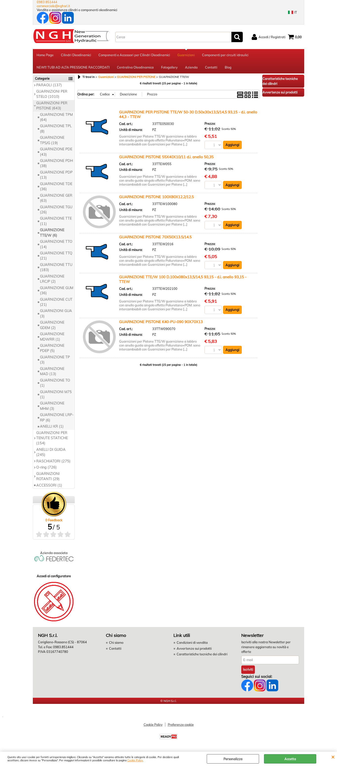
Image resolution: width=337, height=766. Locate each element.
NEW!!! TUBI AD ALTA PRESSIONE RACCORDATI (73, 67)
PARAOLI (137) (49, 85)
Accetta (290, 759)
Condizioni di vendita (192, 642)
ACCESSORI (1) (49, 485)
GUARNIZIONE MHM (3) (52, 406)
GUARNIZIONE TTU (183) (56, 267)
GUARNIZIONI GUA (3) (56, 313)
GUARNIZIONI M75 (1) (56, 394)
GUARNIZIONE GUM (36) (56, 290)
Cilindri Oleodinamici (76, 55)
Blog (228, 67)
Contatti (211, 67)
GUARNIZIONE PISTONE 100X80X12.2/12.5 (156, 196)
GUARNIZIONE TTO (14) (56, 244)
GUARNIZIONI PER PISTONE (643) (51, 105)
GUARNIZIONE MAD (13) (52, 371)
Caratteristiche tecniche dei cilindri (202, 654)
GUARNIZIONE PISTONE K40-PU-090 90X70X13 (161, 321)
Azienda (191, 67)
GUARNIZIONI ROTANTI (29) (48, 476)
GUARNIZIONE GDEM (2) (52, 325)
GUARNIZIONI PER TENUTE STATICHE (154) (52, 438)
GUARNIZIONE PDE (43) (56, 152)
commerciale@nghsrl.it (53, 6)
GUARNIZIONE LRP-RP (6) (57, 417)
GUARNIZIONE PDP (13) (56, 175)
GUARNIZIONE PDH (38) (56, 163)
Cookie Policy (135, 760)
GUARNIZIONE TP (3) (55, 360)
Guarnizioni (186, 55)
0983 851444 (47, 2)
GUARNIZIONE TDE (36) (56, 186)
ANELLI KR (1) (52, 426)
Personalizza (233, 759)
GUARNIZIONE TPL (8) (56, 128)
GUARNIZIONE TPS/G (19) (52, 140)
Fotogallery (169, 67)
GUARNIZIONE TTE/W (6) (52, 232)
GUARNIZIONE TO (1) (55, 383)
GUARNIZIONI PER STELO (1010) (51, 94)
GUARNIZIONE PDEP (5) (52, 348)
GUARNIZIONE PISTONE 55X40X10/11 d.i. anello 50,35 (166, 157)
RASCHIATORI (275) (53, 461)
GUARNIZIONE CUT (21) (56, 302)
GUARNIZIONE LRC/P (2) (52, 279)
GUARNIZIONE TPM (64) (56, 117)
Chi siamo (116, 642)
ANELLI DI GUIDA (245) (51, 452)
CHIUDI (333, 756)
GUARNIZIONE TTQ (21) (56, 256)
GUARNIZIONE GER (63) (56, 198)
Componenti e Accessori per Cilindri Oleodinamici (134, 55)
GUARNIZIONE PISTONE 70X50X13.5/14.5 (155, 237)
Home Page (45, 55)
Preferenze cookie (181, 725)
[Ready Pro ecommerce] (168, 736)
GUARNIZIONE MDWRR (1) (52, 336)
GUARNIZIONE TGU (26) (56, 209)
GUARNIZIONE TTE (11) (56, 221)
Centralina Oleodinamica (135, 67)
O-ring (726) (46, 467)
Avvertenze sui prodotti (194, 648)
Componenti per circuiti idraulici (225, 55)
